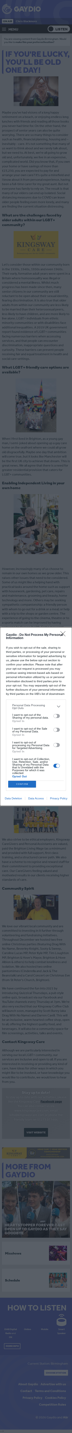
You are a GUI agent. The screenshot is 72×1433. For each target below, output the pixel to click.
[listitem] (36, 706)
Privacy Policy (58, 798)
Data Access (36, 798)
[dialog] (36, 716)
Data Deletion (13, 798)
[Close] (64, 635)
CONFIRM (22, 784)
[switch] (56, 716)
